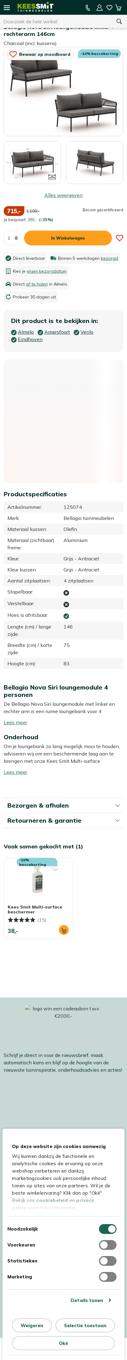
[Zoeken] (119, 21)
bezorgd (109, 258)
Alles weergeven (63, 195)
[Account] (99, 8)
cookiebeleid (52, 1200)
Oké (63, 1343)
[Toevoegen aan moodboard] (119, 238)
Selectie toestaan (85, 1325)
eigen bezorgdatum (47, 271)
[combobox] (56, 21)
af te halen (37, 284)
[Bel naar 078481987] (88, 8)
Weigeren (32, 1325)
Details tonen (87, 1300)
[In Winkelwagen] (64, 930)
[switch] (108, 1245)
